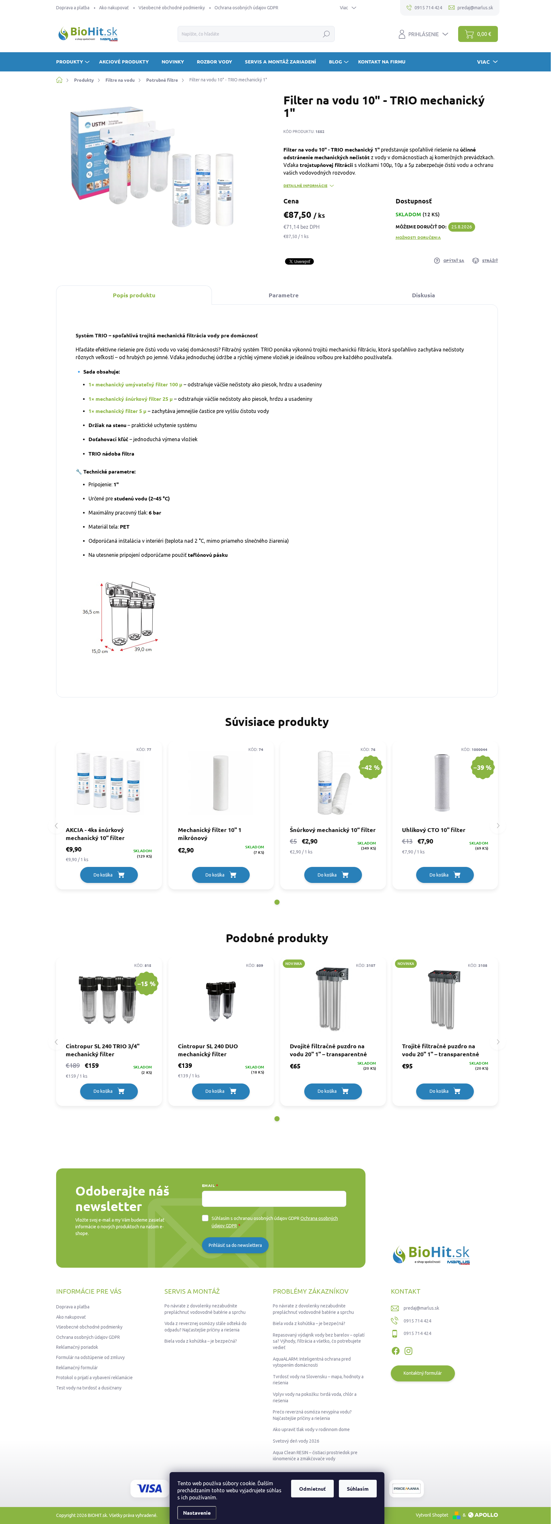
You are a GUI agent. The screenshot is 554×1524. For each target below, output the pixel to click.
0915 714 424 (417, 1320)
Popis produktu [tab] (134, 295)
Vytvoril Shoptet (432, 1515)
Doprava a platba (72, 7)
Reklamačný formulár (77, 1367)
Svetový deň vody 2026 (296, 1441)
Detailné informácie (305, 185)
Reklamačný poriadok (77, 1347)
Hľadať (326, 34)
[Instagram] (408, 1350)
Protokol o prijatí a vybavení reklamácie (94, 1377)
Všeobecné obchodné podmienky (171, 7)
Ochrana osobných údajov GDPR (246, 7)
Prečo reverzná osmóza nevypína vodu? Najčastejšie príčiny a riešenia (312, 1415)
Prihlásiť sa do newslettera (235, 1245)
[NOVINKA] (333, 999)
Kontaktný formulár (423, 1373)
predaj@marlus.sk (421, 1308)
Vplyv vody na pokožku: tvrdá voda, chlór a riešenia (315, 1397)
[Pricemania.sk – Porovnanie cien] (406, 1489)
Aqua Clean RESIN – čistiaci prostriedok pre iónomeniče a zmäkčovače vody (315, 1456)
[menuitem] (73, 61)
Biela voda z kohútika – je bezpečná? (200, 1341)
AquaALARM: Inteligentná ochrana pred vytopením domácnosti (312, 1362)
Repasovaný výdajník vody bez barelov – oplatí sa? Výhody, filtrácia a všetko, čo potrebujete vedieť (319, 1341)
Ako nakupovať (114, 7)
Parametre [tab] (284, 295)
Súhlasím (358, 1488)
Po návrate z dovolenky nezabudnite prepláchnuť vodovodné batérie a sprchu (205, 1309)
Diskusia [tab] (423, 295)
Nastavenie (197, 1512)
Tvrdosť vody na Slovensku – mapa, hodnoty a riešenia (318, 1380)
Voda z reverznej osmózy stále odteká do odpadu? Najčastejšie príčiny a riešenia (205, 1326)
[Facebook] (395, 1350)
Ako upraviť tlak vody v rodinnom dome (311, 1429)
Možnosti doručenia (418, 237)
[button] (277, 902)
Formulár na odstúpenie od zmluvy (90, 1357)
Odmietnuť (312, 1488)
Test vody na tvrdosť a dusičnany (89, 1387)
